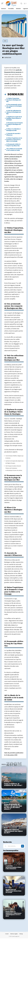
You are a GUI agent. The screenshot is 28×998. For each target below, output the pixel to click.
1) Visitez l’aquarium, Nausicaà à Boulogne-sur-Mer (13, 100)
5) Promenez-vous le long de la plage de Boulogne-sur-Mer (14, 124)
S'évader (7, 781)
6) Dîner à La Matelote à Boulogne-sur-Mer (13, 129)
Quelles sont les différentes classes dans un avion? (13, 891)
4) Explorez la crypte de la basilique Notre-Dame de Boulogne (14, 118)
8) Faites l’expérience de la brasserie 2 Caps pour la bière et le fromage (14, 139)
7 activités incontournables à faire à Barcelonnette (13, 867)
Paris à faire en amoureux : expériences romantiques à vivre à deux (13, 914)
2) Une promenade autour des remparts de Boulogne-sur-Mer (14, 106)
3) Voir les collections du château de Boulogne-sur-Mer (13, 112)
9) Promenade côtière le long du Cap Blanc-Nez (13, 144)
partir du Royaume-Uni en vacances (13, 71)
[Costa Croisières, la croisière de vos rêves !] (14, 777)
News (5, 41)
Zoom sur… (14, 764)
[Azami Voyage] (11, 3)
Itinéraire (9, 887)
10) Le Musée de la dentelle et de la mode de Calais (14, 149)
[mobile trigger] (3, 3)
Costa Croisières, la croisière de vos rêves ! (13, 784)
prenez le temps (14, 156)
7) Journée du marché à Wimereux (13, 134)
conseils (6, 83)
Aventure (9, 863)
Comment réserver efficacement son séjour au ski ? (13, 831)
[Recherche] (21, 3)
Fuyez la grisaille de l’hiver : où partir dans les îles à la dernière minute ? (13, 807)
